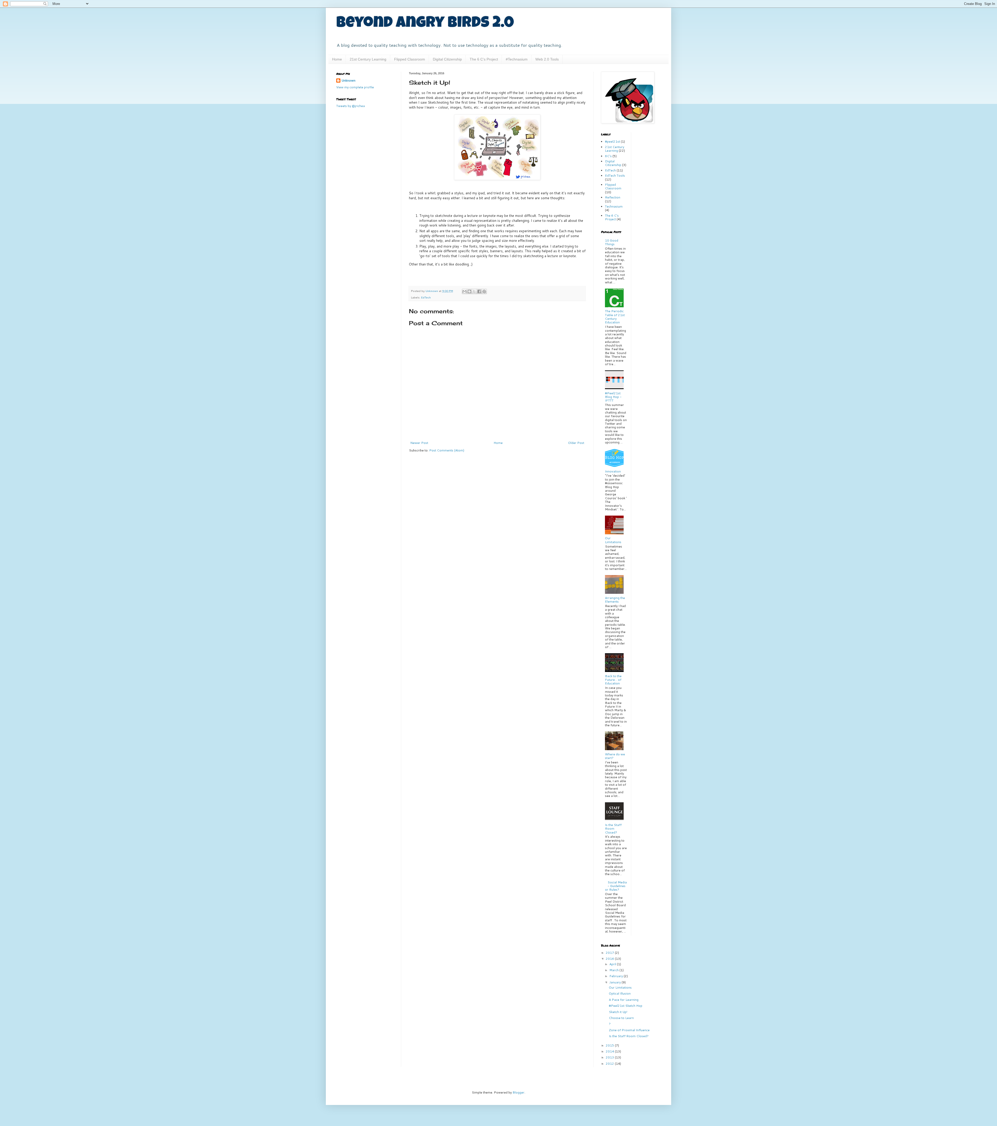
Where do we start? (615, 756)
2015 (610, 1045)
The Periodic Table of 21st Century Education (615, 316)
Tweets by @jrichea (350, 106)
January (615, 982)
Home (337, 59)
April (613, 964)
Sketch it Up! (618, 1012)
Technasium (614, 206)
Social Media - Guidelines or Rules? (616, 886)
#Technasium (517, 59)
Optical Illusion (620, 993)
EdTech (426, 297)
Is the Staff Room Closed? (613, 829)
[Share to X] (474, 291)
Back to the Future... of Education (613, 680)
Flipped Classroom (409, 59)
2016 (610, 958)
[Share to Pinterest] (484, 291)
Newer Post (419, 443)
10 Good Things (611, 242)
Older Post (576, 443)
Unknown (348, 80)
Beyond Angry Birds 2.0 (425, 24)
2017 (610, 952)
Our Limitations (613, 540)
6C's (608, 156)
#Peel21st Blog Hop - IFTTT (613, 397)
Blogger (518, 1092)
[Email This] (464, 291)
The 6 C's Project (484, 59)
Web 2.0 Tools (547, 59)
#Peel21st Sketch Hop (625, 1005)
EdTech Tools (615, 175)
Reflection (612, 197)
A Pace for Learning (623, 999)
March (614, 970)
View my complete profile (355, 87)
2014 (610, 1051)
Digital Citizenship (447, 59)
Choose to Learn (621, 1018)
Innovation (613, 471)
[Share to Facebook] (479, 291)
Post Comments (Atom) (446, 450)
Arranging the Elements (615, 600)
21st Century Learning (368, 59)
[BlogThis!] (469, 291)
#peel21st (612, 141)
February (616, 976)
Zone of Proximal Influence (629, 1030)
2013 (610, 1057)
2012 (610, 1063)
